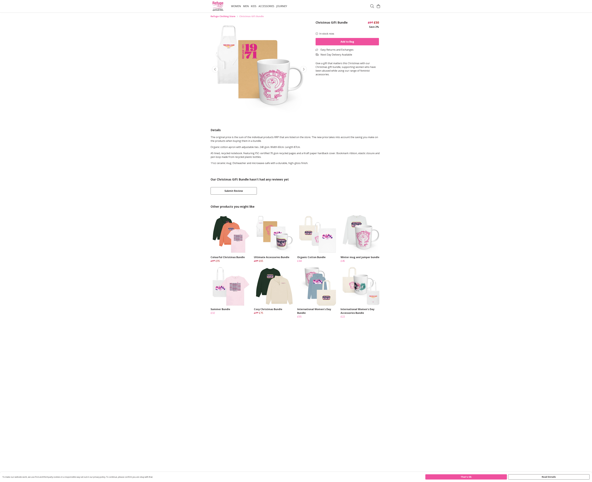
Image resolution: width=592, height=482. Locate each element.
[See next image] (303, 69)
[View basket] (378, 6)
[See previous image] (215, 69)
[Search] (372, 6)
